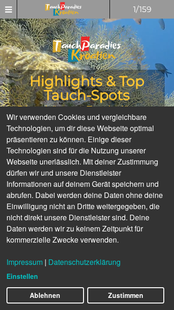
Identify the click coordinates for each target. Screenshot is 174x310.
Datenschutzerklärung (84, 262)
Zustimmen (125, 295)
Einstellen (22, 276)
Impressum (24, 262)
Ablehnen (45, 295)
